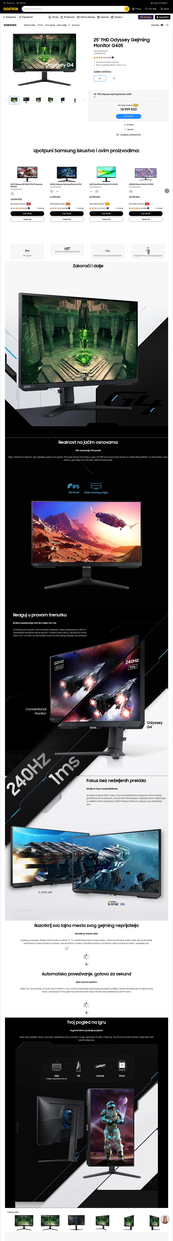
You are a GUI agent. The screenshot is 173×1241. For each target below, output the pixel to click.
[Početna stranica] (11, 8)
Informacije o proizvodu (125, 105)
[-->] (27, 173)
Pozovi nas (10, 3)
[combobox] (75, 9)
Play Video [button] (86, 1077)
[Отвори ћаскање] (165, 1219)
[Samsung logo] (10, 25)
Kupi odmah (129, 116)
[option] (100, 78)
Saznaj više (27, 219)
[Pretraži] (126, 8)
